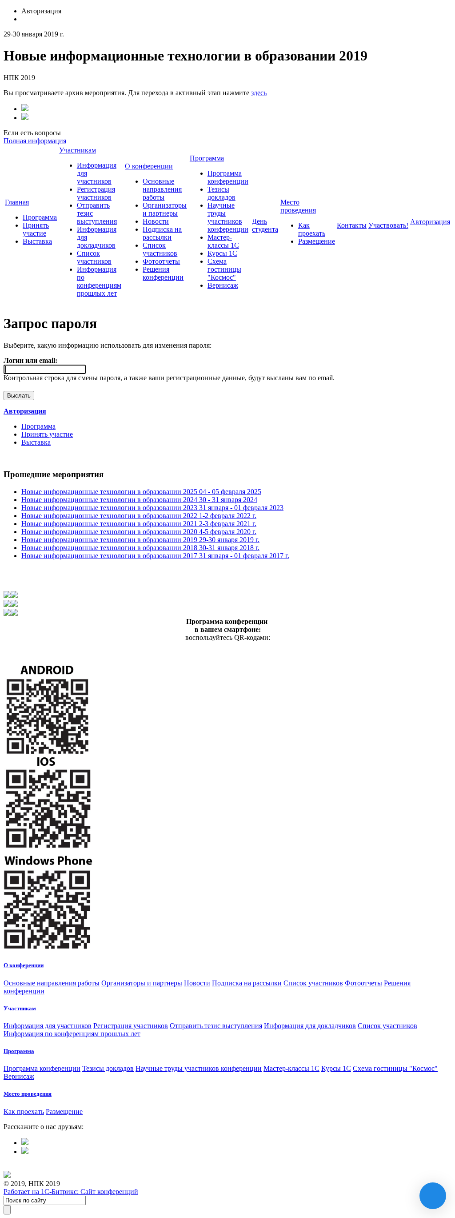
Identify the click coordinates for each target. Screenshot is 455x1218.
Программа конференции (228, 177)
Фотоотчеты (161, 261)
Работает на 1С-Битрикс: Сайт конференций (71, 1191)
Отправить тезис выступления (216, 1025)
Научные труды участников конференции (228, 217)
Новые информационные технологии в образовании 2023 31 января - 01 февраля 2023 (152, 507)
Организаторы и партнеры (165, 209)
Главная (17, 202)
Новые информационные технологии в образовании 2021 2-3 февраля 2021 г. (138, 523)
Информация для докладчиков (310, 1025)
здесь (259, 92)
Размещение (316, 241)
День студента (265, 225)
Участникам (77, 150)
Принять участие (36, 229)
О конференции (149, 166)
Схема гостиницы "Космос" (224, 269)
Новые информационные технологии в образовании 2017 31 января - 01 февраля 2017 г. (155, 555)
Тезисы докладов (221, 193)
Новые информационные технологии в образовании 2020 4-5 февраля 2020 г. (138, 531)
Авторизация (430, 221)
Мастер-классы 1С (223, 241)
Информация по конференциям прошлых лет (99, 281)
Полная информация (35, 141)
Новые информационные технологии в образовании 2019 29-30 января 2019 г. (140, 539)
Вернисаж (223, 285)
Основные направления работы (162, 189)
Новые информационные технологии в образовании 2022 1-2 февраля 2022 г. (138, 515)
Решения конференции (163, 273)
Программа (40, 217)
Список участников (94, 257)
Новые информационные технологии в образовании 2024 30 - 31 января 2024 (139, 499)
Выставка (37, 241)
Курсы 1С (222, 253)
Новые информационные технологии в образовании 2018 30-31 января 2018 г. (140, 547)
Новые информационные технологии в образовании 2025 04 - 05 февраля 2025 (141, 491)
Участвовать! (388, 225)
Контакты (352, 225)
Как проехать (311, 229)
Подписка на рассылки (162, 233)
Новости (156, 221)
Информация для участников (48, 1025)
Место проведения (298, 206)
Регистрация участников (96, 193)
